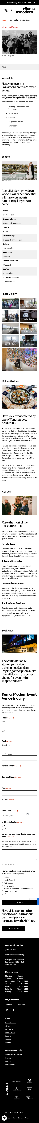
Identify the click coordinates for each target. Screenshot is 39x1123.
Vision (7, 1026)
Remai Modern (10, 1023)
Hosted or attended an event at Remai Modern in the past (18, 890)
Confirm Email (7, 754)
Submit (19, 902)
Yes (5, 826)
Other (6, 894)
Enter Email (6, 745)
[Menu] (6, 10)
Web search (8, 883)
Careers (8, 1039)
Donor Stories (10, 1064)
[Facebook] (13, 1010)
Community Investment (13, 1054)
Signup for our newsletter (15, 1004)
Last (3, 731)
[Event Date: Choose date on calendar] (27, 815)
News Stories (10, 1061)
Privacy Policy (24, 1118)
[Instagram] (7, 1010)
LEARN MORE (13, 928)
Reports (8, 1036)
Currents (8, 1058)
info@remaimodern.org (14, 954)
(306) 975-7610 (10, 950)
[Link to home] (26, 10)
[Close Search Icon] (12, 9)
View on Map (10, 964)
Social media (9, 886)
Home (4, 20)
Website (7, 877)
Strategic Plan (10, 1033)
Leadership (9, 1029)
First (3, 722)
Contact (8, 1043)
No (5, 829)
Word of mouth (9, 880)
